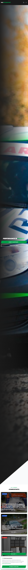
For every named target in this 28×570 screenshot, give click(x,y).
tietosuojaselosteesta (6, 563)
